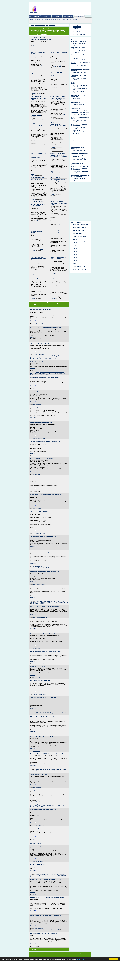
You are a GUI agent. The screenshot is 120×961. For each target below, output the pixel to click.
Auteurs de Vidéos (49, 19)
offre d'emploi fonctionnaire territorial (56, 769)
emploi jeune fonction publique (79, 153)
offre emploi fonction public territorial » (56, 70)
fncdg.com (35, 370)
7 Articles (53, 225)
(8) (79, 129)
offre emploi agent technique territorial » (56, 122)
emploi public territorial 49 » (56, 177)
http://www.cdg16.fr (36, 474)
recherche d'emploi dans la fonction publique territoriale (42, 805)
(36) (80, 86)
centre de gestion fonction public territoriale (54, 804)
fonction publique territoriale (79, 54)
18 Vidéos (40, 46)
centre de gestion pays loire (57, 712)
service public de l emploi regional (44, 712)
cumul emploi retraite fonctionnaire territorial (77, 164)
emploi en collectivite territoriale (58, 930)
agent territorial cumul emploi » (57, 153)
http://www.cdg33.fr (36, 801)
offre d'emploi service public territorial (48, 875)
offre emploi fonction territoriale (80, 225)
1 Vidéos (39, 115)
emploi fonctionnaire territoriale (42, 929)
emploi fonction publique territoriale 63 (78, 96)
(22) (80, 89)
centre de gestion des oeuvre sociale (79, 136)
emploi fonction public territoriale (80, 224)
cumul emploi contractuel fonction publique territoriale (80, 176)
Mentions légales (37, 953)
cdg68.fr (34, 388)
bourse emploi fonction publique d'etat (42, 374)
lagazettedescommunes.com (38, 825)
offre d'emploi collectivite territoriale (42, 842)
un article (63, 19)
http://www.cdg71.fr (36, 455)
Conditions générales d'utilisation (49, 953)
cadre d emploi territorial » (37, 49)
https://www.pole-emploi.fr (38, 323)
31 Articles (34, 175)
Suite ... (64, 32)
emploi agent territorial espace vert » (58, 255)
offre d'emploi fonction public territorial (44, 601)
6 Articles (33, 250)
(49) (78, 156)
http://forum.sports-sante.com (39, 928)
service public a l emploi (47, 713)
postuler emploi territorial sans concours (37, 118)
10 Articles (54, 194)
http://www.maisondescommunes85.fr (40, 734)
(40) (79, 92)
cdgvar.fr (34, 839)
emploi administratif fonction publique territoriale (79, 232)
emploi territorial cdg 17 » (56, 276)
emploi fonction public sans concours (78, 76)
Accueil (32, 19)
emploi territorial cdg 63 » (36, 255)
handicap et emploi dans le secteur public (55, 567)
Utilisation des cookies (62, 953)
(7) (80, 139)
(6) (79, 99)
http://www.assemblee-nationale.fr (39, 533)
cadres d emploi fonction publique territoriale (80, 70)
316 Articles (54, 66)
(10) (80, 114)
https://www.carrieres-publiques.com (40, 617)
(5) (79, 132)
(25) (79, 44)
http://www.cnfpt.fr (36, 648)
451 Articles (34, 66)
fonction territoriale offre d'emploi (43, 355)
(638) (79, 57)
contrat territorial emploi (56, 568)
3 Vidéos (39, 93)
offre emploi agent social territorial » (58, 96)
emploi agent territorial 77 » (56, 201)
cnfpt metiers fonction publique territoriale (45, 602)
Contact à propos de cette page (75, 953)
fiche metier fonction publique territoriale (37, 603)
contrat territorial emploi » (37, 96)
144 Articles (54, 87)
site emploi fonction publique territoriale (45, 372)
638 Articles (34, 46)
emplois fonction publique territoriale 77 (78, 148)
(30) (79, 158)
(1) (79, 104)
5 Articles (53, 253)
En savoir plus (80, 959)
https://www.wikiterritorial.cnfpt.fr (39, 861)
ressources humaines (34, 16)
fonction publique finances (78, 41)
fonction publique (68, 16)
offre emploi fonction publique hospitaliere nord (79, 169)
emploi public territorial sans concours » (37, 70)
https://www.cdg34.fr (37, 339)
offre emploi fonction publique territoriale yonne (50, 358)
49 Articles (34, 141)
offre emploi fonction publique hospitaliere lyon (79, 125)
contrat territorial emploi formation (42, 567)
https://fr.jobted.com (37, 508)
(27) (80, 51)
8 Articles (33, 221)
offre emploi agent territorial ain (57, 151)
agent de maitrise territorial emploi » (39, 177)
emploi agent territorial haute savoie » (39, 276)
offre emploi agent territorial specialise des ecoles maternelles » (38, 202)
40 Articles (54, 115)
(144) (79, 66)
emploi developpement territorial (57, 118)
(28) (80, 179)
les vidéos (39, 34)
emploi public (79, 16)
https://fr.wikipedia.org (37, 404)
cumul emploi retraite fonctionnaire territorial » (39, 154)
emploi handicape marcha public (46, 568)
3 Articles (33, 274)
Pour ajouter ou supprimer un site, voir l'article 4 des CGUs (42, 954)
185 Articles (34, 93)
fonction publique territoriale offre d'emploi (80, 63)
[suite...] (34, 45)
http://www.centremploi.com (38, 354)
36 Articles (54, 147)
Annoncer (69, 19)
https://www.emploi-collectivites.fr (39, 438)
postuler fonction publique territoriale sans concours (78, 48)
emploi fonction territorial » (56, 49)
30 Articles (34, 115)
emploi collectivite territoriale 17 (54, 929)
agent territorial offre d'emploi (42, 769)
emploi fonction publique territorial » (39, 37)
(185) (79, 79)
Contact (76, 19)
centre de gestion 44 (76, 143)
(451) (80, 72)
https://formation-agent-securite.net (40, 894)
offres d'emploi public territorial (61, 602)
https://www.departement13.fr (38, 663)
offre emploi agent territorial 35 (37, 119)
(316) (80, 59)
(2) (80, 110)
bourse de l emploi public (35, 875)
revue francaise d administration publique (80, 118)
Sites (43, 19)
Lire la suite (32, 320)
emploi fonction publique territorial (47, 373)
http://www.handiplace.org (38, 566)
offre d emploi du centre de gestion (78, 83)
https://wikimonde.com (37, 419)
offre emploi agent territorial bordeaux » (57, 228)
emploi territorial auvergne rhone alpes (39, 144)
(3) (79, 98)
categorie (57, 16)
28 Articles (54, 172)
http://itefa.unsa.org (37, 751)
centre (46, 16)
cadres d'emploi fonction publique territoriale (80, 238)
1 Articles (33, 298)
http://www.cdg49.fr (36, 677)
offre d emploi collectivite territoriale (50, 770)
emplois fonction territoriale (79, 265)
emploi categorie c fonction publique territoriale (79, 267)
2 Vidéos (39, 66)
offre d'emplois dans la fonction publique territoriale (45, 357)
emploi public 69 (75, 102)
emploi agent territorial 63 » (37, 228)
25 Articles (34, 199)
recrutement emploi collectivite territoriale (80, 250)
